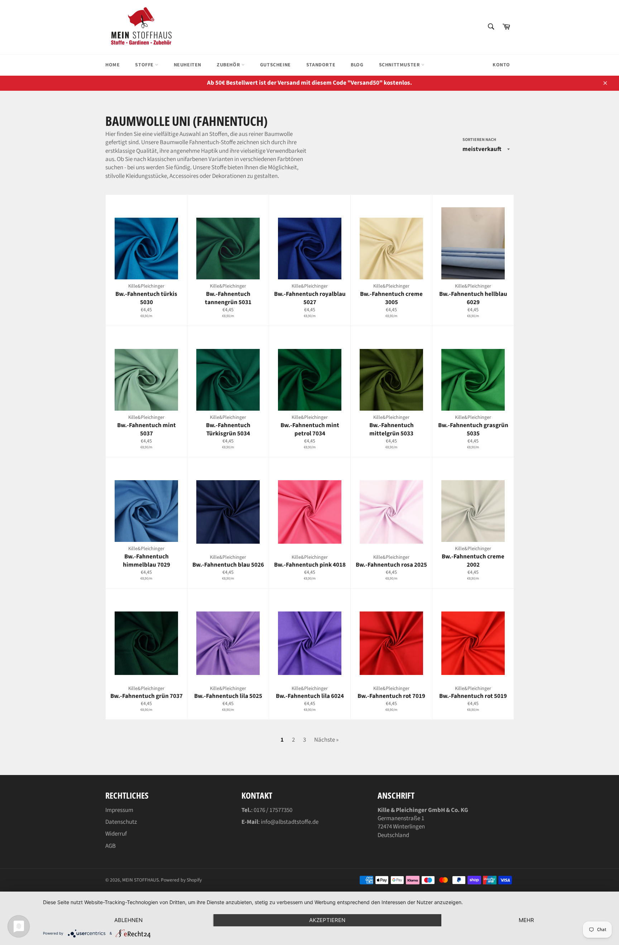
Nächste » (326, 740)
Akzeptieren (327, 920)
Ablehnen (128, 920)
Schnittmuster (400, 64)
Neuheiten (187, 64)
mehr (526, 920)
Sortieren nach (479, 140)
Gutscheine (275, 64)
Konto (501, 64)
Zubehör (229, 64)
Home (112, 64)
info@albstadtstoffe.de (289, 822)
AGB (110, 846)
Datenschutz (121, 822)
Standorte (320, 64)
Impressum (119, 810)
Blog (357, 64)
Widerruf (116, 834)
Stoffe (145, 64)
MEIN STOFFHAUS (140, 880)
